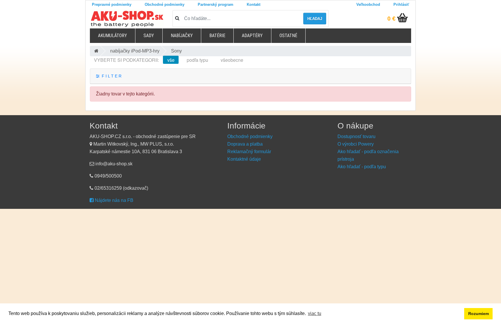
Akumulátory (112, 35)
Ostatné (288, 35)
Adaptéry (252, 35)
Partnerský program (215, 4)
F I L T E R (110, 76)
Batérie (217, 35)
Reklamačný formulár (249, 151)
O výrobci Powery (355, 144)
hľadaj (314, 19)
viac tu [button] (314, 313)
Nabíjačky (182, 35)
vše (171, 60)
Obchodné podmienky (164, 4)
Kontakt (253, 4)
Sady (149, 35)
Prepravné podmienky (111, 4)
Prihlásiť (401, 4)
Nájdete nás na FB (113, 200)
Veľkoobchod (368, 4)
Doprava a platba (245, 144)
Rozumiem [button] (478, 313)
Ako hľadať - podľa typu (361, 166)
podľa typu (197, 60)
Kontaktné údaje (244, 159)
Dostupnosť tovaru (356, 136)
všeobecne (232, 60)
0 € (391, 18)
